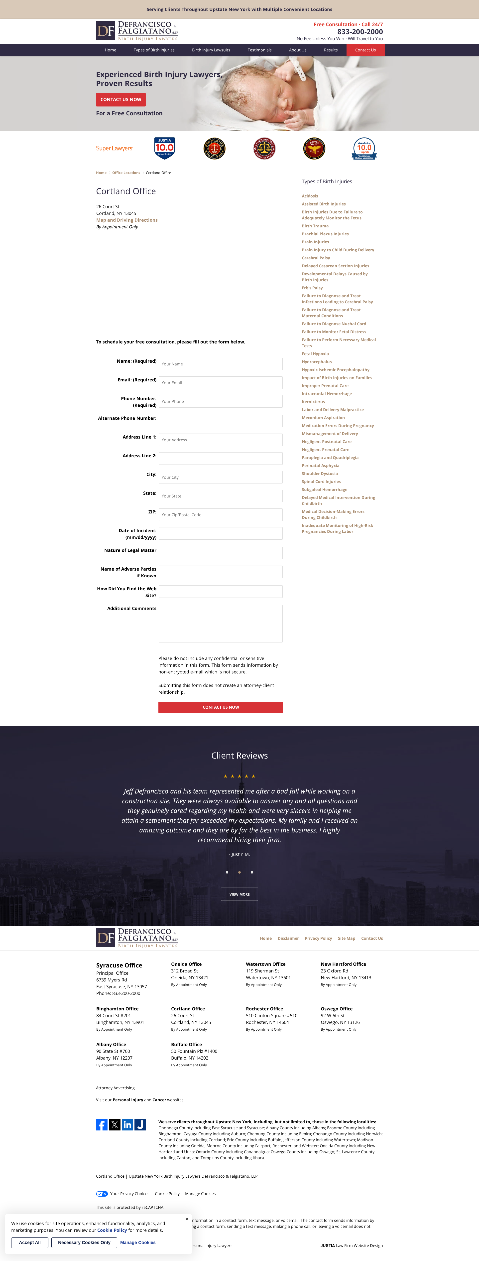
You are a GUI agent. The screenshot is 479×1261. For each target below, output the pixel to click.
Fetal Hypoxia (315, 353)
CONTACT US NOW (121, 99)
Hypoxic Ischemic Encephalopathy (335, 369)
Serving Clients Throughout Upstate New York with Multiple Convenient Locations (239, 9)
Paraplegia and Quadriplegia (330, 457)
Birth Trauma (315, 226)
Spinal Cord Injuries (321, 481)
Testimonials (260, 50)
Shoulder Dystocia (320, 473)
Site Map (346, 938)
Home (110, 50)
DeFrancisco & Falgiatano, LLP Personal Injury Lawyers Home (137, 31)
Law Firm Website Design (352, 1245)
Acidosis (310, 196)
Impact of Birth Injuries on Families (337, 377)
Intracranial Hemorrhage (327, 393)
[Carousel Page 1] (227, 872)
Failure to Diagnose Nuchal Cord (334, 323)
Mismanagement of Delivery (330, 433)
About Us (298, 50)
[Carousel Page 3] (252, 872)
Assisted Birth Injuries (324, 204)
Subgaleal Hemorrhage (324, 489)
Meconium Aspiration (323, 417)
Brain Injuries (315, 242)
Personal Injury (128, 1100)
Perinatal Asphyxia (321, 465)
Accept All (30, 1242)
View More (240, 894)
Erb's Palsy (312, 288)
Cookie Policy (167, 1193)
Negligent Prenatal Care (325, 449)
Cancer (159, 1100)
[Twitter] (114, 1124)
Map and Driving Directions (127, 220)
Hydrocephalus (317, 361)
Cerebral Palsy (316, 258)
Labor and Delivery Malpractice (333, 409)
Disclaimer (288, 938)
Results (331, 50)
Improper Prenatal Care (325, 385)
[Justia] (140, 1124)
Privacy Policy (318, 938)
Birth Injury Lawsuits (211, 50)
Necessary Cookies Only (84, 1242)
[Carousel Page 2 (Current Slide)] (239, 872)
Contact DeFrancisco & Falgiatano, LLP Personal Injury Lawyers (340, 31)
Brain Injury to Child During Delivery (338, 250)
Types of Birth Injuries (154, 50)
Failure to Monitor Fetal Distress (334, 331)
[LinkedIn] (127, 1124)
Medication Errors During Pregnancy (338, 425)
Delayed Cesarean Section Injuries (335, 266)
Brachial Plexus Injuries (325, 234)
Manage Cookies (200, 1193)
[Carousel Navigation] (239, 872)
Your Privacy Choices (129, 1193)
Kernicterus (313, 401)
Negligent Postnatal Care (327, 441)
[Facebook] (102, 1124)
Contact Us (365, 50)
